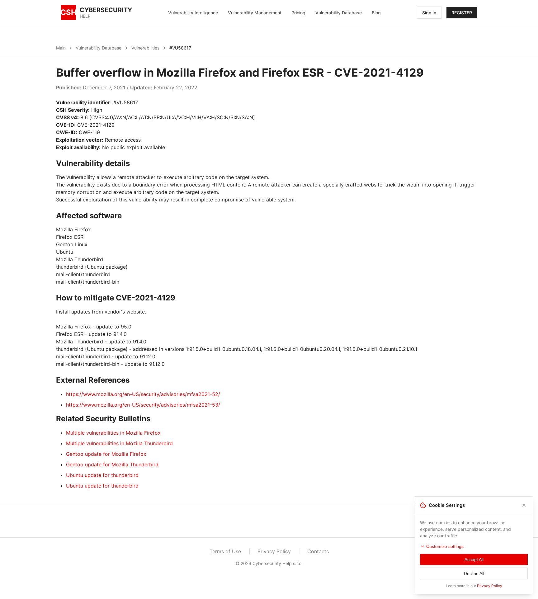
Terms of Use (225, 551)
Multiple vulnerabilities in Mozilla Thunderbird (119, 443)
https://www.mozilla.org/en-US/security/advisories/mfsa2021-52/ (143, 394)
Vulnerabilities (145, 47)
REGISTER (461, 12)
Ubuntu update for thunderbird (102, 475)
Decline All (474, 573)
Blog (376, 12)
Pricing (298, 12)
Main (61, 47)
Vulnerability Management (254, 12)
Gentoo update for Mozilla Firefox (106, 454)
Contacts (318, 551)
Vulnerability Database (338, 12)
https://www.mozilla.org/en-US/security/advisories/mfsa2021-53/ (143, 405)
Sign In (429, 12)
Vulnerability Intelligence (193, 12)
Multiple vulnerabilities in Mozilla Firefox (113, 433)
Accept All (474, 559)
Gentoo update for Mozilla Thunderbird (112, 464)
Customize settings (445, 546)
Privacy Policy (274, 551)
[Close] (524, 505)
